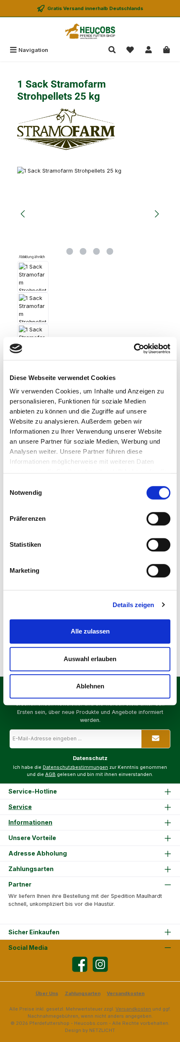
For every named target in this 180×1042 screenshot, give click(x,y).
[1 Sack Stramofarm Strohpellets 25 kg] (90, 214)
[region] (90, 277)
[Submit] (155, 738)
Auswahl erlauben (90, 658)
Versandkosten (125, 993)
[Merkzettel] (130, 50)
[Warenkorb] (166, 50)
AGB (50, 774)
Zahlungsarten (82, 993)
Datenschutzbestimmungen (75, 767)
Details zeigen (133, 604)
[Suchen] (112, 50)
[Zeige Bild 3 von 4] (96, 251)
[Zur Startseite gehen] (90, 31)
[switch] (158, 518)
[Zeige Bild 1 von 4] (70, 251)
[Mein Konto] (148, 50)
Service (20, 806)
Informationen (30, 822)
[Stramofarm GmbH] (90, 129)
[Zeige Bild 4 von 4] (110, 251)
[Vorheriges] (23, 214)
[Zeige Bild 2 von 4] (83, 251)
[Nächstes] (156, 214)
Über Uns (47, 993)
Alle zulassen (90, 631)
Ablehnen (90, 686)
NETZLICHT (102, 1030)
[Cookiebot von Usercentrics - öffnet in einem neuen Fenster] (133, 348)
